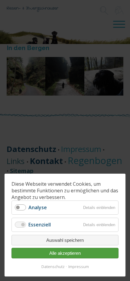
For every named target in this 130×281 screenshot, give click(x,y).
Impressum (78, 266)
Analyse (37, 207)
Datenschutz (53, 266)
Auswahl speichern (65, 240)
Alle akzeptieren (65, 253)
